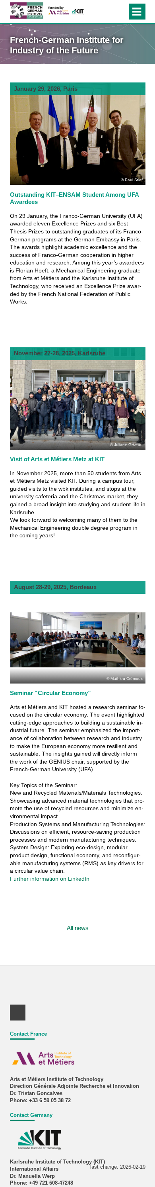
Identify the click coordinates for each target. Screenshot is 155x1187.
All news (78, 928)
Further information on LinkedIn (49, 879)
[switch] (119, 11)
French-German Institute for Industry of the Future (67, 45)
